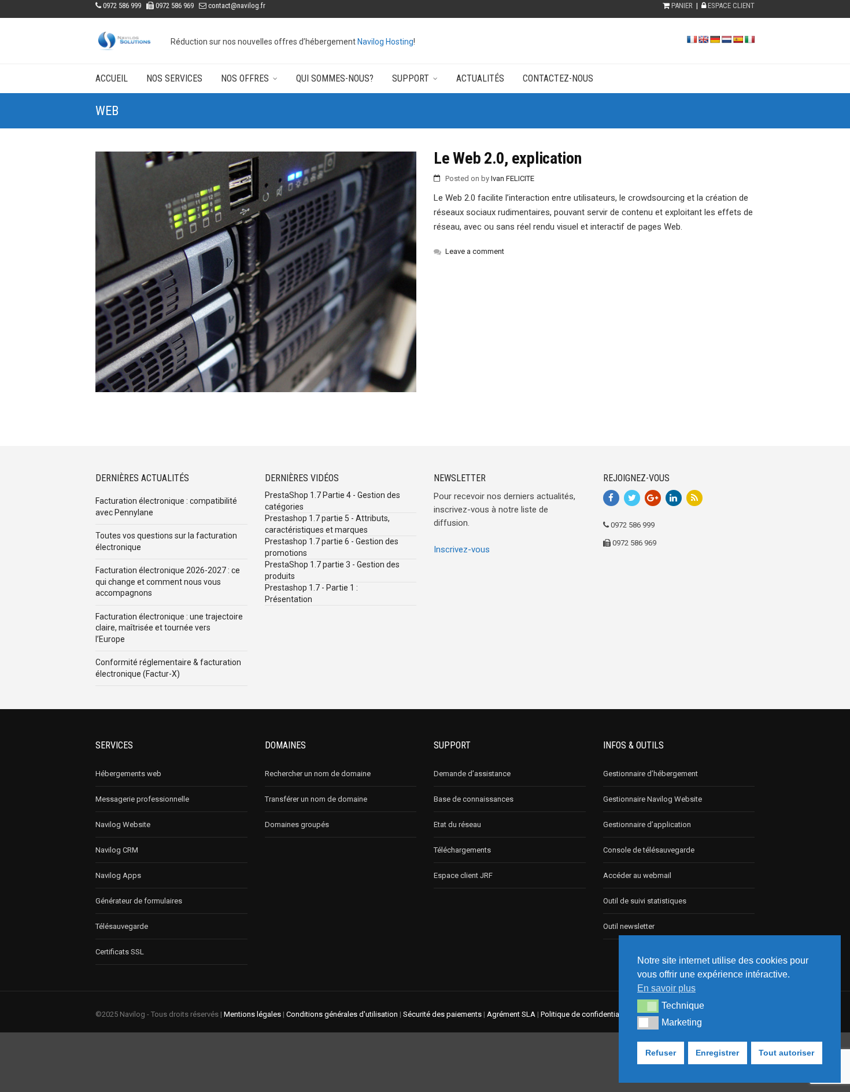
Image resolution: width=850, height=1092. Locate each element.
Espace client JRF (463, 875)
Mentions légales (252, 1014)
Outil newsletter (629, 926)
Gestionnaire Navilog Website (652, 799)
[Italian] (749, 39)
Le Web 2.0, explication (508, 158)
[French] (691, 39)
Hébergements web (128, 773)
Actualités (480, 78)
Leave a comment (474, 251)
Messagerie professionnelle (142, 799)
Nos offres (245, 78)
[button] (648, 1005)
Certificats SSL (119, 951)
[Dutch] (726, 39)
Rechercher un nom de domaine (318, 773)
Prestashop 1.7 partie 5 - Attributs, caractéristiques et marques (327, 524)
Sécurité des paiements (442, 1014)
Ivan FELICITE (512, 178)
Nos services (174, 78)
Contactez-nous (558, 78)
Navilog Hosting (385, 41)
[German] (714, 39)
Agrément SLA (511, 1014)
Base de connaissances (473, 799)
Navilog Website (122, 824)
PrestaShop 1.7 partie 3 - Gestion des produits (332, 570)
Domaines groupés (297, 824)
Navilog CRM (116, 850)
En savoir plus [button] (666, 988)
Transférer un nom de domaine (316, 799)
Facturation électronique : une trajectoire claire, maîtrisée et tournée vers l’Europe (169, 628)
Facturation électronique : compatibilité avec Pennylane (166, 506)
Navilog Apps (118, 875)
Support (410, 78)
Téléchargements (462, 850)
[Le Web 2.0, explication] (255, 272)
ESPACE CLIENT (731, 5)
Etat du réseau (457, 824)
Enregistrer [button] (717, 1052)
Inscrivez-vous (462, 549)
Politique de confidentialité (585, 1014)
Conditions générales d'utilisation (342, 1014)
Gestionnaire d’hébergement (650, 773)
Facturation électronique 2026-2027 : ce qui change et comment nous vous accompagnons (167, 581)
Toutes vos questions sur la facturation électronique (166, 541)
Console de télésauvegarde (648, 850)
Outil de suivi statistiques (644, 901)
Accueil (111, 78)
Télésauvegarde (121, 926)
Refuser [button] (660, 1052)
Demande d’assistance (472, 773)
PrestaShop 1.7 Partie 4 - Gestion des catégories (332, 500)
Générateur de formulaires (138, 901)
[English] (703, 39)
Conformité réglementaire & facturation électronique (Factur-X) (168, 668)
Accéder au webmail (637, 875)
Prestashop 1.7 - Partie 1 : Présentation (311, 593)
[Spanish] (738, 39)
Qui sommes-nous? (335, 78)
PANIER (682, 5)
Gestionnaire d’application (647, 824)
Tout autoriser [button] (786, 1052)
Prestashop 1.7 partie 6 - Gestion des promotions (331, 547)
